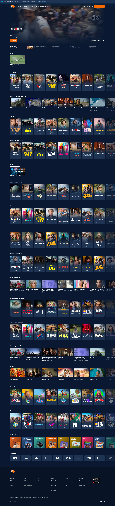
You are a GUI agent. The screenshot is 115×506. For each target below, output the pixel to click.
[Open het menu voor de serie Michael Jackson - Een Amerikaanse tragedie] (32, 301)
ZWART (39, 483)
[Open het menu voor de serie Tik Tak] (103, 390)
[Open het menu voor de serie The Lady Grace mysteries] (68, 414)
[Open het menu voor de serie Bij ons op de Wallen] (91, 325)
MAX (25, 478)
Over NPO (53, 478)
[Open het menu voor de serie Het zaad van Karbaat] (20, 185)
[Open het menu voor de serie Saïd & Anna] (56, 390)
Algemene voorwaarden (14, 497)
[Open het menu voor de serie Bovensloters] (91, 185)
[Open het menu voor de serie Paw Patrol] (68, 390)
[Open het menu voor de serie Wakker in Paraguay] (68, 325)
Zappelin (66, 478)
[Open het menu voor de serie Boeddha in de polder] (103, 75)
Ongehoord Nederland (28, 485)
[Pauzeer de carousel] (103, 40)
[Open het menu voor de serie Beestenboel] (56, 143)
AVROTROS (12, 478)
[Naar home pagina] (12, 6)
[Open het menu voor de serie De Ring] (91, 257)
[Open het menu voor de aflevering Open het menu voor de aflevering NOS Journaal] (24, 99)
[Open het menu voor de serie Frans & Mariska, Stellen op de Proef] (103, 325)
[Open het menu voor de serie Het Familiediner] (56, 209)
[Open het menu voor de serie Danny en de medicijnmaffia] (103, 301)
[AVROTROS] (89, 458)
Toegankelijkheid (54, 480)
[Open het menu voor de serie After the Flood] (32, 233)
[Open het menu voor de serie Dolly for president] (68, 75)
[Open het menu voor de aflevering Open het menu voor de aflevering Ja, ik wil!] (103, 349)
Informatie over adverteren (43, 497)
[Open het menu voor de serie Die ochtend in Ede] (44, 301)
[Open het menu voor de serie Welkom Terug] (56, 75)
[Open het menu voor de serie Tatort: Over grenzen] (91, 233)
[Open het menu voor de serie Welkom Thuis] (56, 414)
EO (10, 483)
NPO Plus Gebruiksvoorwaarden (26, 497)
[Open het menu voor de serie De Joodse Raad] (44, 257)
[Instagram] (104, 502)
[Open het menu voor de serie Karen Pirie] (103, 233)
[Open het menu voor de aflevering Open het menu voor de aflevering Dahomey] (71, 349)
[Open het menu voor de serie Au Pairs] (68, 185)
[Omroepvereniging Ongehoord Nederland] (36, 458)
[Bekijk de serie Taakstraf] (87, 421)
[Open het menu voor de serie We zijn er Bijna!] (32, 75)
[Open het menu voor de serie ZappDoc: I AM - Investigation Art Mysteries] (91, 301)
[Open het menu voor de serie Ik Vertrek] (56, 185)
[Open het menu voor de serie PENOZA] (80, 119)
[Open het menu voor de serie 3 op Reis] (44, 185)
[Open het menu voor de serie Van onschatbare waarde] (20, 75)
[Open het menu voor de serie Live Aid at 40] (68, 301)
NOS (25, 480)
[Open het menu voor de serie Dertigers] (68, 119)
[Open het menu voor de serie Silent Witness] (80, 185)
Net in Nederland (82, 485)
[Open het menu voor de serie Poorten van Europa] (20, 301)
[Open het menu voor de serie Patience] (44, 233)
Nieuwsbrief (53, 485)
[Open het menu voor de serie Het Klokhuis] (80, 414)
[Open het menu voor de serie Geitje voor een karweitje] (91, 390)
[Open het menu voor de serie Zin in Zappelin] (32, 390)
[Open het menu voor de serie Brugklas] (44, 414)
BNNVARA (12, 480)
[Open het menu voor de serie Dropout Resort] (56, 325)
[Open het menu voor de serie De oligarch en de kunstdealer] (56, 301)
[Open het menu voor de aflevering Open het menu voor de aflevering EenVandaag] (56, 99)
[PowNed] (15, 458)
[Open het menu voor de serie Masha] (20, 390)
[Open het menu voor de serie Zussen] (44, 119)
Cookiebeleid (34, 497)
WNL (38, 480)
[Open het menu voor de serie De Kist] (80, 209)
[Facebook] (101, 502)
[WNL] (68, 458)
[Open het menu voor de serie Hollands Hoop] (68, 257)
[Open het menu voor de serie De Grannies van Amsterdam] (68, 143)
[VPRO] (47, 458)
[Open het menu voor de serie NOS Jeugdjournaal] (32, 414)
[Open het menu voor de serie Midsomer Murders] (91, 143)
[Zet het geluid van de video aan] (98, 40)
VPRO (39, 478)
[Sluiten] (113, 1)
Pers (52, 483)
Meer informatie (42, 1)
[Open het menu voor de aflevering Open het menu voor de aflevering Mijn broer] (71, 281)
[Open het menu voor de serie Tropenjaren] (103, 119)
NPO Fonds (81, 480)
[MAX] (57, 458)
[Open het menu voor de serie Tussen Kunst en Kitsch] (80, 143)
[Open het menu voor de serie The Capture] (68, 233)
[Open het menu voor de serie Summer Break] (20, 414)
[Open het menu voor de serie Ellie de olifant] (80, 390)
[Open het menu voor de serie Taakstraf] (91, 414)
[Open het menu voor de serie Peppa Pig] (44, 390)
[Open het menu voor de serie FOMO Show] (80, 75)
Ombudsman (81, 483)
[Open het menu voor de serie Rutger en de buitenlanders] (20, 143)
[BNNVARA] (100, 458)
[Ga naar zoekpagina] (85, 6)
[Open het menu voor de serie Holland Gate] (80, 301)
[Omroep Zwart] (78, 458)
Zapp (66, 480)
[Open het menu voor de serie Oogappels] (80, 257)
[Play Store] (96, 482)
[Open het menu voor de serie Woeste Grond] (20, 119)
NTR (25, 483)
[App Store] (96, 479)
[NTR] (26, 458)
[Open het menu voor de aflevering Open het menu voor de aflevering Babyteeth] (103, 369)
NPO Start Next (68, 483)
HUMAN (11, 485)
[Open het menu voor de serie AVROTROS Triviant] (91, 75)
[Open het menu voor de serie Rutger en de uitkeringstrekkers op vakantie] (80, 325)
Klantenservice (54, 490)
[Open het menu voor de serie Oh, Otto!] (91, 119)
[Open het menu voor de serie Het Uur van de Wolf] (44, 75)
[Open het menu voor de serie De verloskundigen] (68, 209)
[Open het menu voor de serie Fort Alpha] (32, 119)
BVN (66, 485)
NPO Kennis (81, 478)
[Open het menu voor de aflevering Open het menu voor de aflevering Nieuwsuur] (40, 99)
